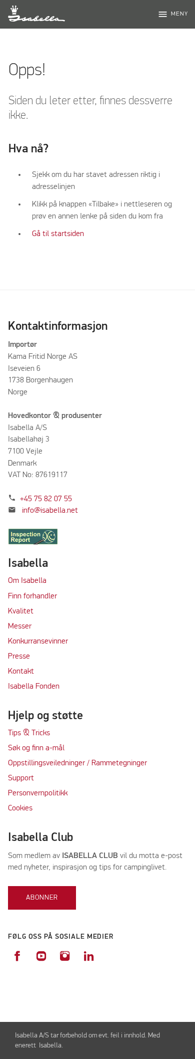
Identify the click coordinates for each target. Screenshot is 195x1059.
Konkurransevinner (38, 642)
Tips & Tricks (29, 733)
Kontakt (21, 672)
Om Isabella (27, 581)
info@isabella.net (50, 511)
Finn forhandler (32, 596)
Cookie (18, 808)
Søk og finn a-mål (36, 748)
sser (25, 626)
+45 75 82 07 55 (46, 499)
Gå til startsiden (58, 234)
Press (17, 657)
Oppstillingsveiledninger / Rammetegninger (77, 763)
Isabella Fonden (34, 687)
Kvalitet (21, 611)
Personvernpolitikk (38, 793)
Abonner (42, 897)
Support (21, 778)
